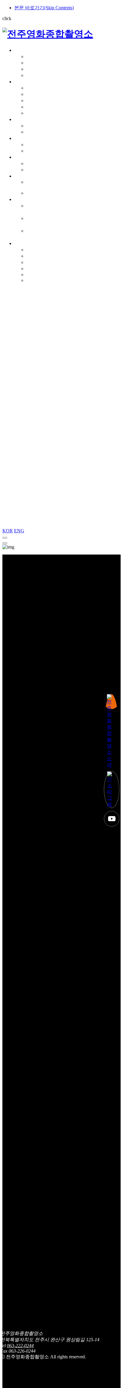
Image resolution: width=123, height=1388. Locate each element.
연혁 (31, 62)
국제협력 (23, 176)
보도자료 (35, 262)
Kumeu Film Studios (38, 184)
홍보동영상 (38, 75)
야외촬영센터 (40, 113)
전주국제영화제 (43, 193)
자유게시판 (38, 256)
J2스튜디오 (38, 94)
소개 (31, 56)
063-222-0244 (20, 1345)
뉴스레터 (35, 268)
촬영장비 (23, 119)
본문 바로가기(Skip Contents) (44, 7)
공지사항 (35, 249)
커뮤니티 (23, 243)
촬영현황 (23, 157)
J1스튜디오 (38, 87)
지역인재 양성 (29, 199)
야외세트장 (38, 100)
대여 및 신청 (27, 138)
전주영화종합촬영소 (35, 50)
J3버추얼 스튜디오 (45, 106)
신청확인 (35, 150)
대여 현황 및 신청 (44, 144)
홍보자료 (35, 280)
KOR (7, 530)
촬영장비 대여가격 (46, 132)
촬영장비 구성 (41, 125)
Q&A (31, 274)
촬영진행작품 (40, 163)
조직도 (33, 69)
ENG (19, 530)
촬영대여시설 (28, 81)
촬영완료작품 (40, 169)
